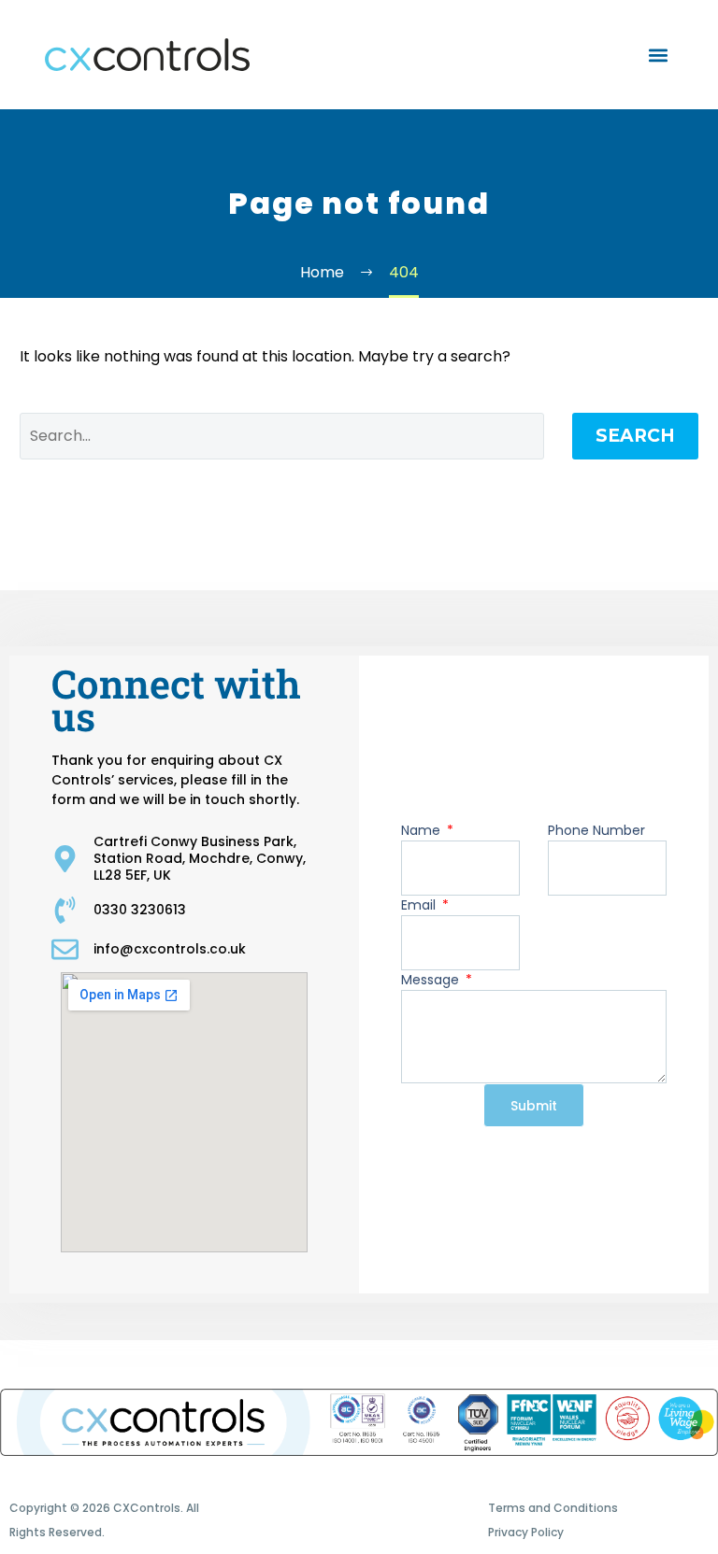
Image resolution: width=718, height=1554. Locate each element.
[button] (657, 54)
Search (635, 435)
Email (420, 905)
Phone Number (596, 830)
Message (432, 979)
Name (422, 830)
